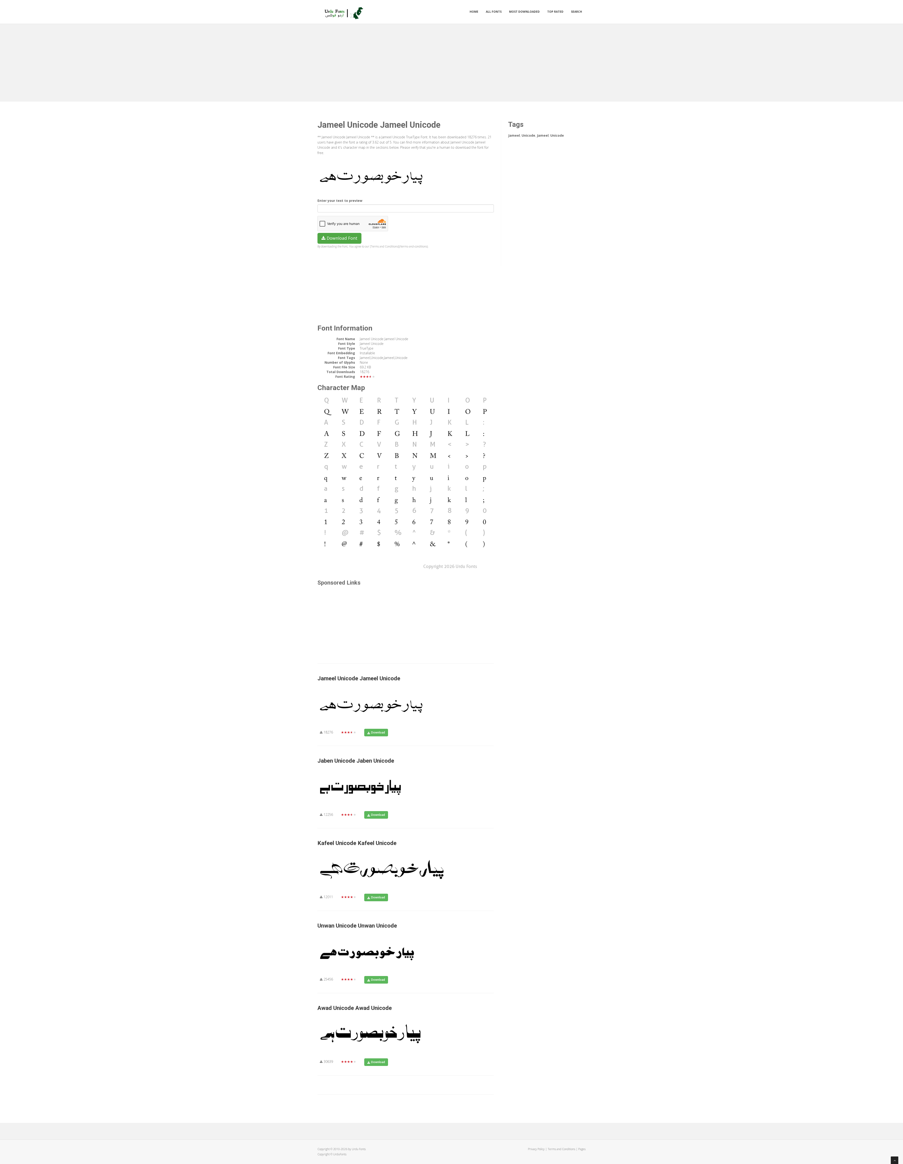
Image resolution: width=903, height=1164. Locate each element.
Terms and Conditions (561, 1149)
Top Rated (555, 12)
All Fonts (494, 12)
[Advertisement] (451, 62)
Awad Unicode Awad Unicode (354, 1008)
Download (378, 732)
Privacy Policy (536, 1149)
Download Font (341, 238)
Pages (582, 1149)
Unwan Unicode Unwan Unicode (357, 925)
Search (576, 12)
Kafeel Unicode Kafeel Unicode (356, 843)
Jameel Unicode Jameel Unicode (358, 678)
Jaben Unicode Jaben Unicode (355, 760)
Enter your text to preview (339, 200)
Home (474, 12)
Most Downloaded (524, 12)
